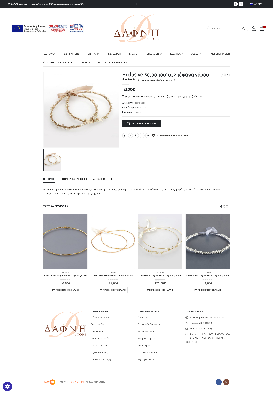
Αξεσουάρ (196, 53)
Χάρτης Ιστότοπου (146, 360)
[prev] (223, 75)
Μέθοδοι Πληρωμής (100, 338)
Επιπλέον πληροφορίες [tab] (74, 179)
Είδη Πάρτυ (94, 53)
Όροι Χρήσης (144, 346)
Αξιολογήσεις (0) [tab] (103, 179)
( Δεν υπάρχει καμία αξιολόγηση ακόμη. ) (155, 80)
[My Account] (253, 28)
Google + (142, 135)
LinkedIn (136, 135)
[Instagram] (241, 4)
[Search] (243, 28)
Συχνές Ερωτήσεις (99, 353)
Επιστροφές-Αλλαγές (101, 360)
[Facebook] (236, 4)
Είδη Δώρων (114, 53)
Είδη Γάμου (49, 53)
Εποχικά (133, 53)
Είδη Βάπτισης (71, 53)
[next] (227, 75)
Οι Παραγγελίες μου (147, 331)
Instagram (226, 382)
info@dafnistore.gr (204, 329)
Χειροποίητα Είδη (220, 53)
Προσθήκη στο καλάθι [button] (67, 290)
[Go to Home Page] (44, 62)
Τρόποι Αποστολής (100, 346)
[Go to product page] (65, 241)
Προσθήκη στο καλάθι (144, 123)
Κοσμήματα (176, 53)
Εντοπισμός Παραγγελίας (150, 324)
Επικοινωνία (97, 331)
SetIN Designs (77, 382)
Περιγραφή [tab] (49, 179)
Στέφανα (137, 112)
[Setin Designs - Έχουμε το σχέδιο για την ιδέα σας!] (49, 382)
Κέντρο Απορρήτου (147, 338)
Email (147, 135)
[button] (221, 206)
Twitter (130, 135)
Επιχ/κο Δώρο (154, 53)
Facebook (124, 135)
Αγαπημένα (143, 317)
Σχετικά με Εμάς (98, 324)
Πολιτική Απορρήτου (148, 353)
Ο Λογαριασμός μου (100, 317)
